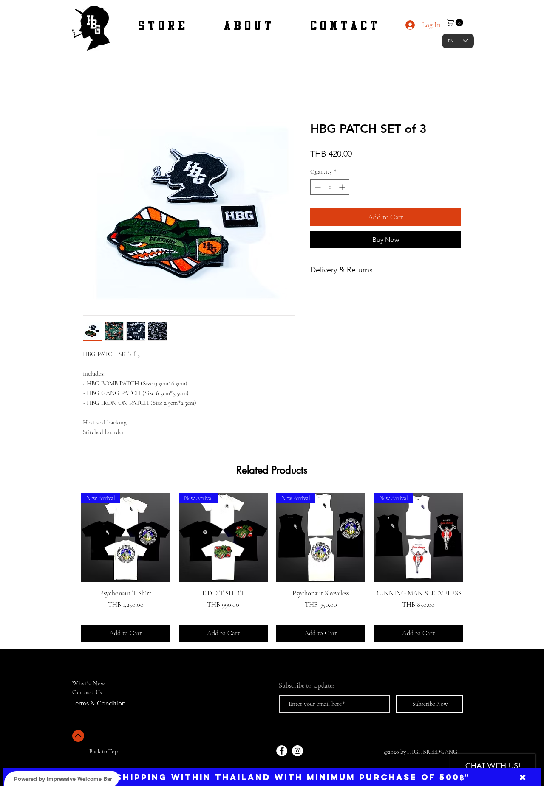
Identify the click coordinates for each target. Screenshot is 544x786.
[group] (272, 567)
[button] (455, 22)
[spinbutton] (329, 187)
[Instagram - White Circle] (297, 750)
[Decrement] (317, 187)
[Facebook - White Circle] (281, 750)
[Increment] (342, 187)
